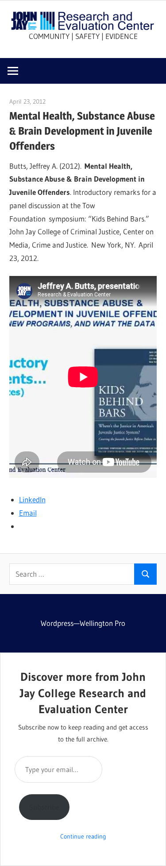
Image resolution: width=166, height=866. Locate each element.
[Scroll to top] (151, 851)
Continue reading (83, 836)
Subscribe (44, 807)
